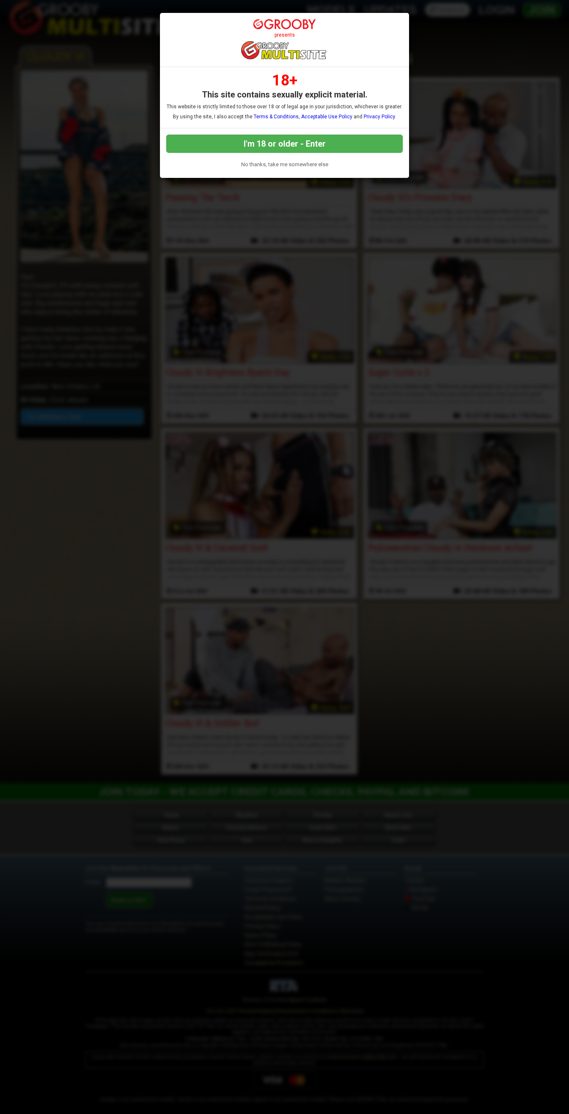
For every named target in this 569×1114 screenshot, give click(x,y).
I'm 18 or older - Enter (285, 144)
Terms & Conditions (276, 117)
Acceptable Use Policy (326, 117)
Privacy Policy (379, 117)
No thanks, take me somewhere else (284, 164)
